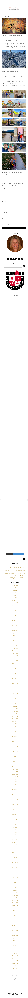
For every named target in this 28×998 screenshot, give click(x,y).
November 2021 (15, 655)
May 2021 (15, 670)
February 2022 (15, 648)
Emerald (19, 567)
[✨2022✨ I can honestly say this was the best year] (15, 317)
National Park (9, 573)
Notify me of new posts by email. (10, 225)
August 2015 (15, 824)
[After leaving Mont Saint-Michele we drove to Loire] (15, 546)
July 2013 (15, 880)
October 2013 (15, 872)
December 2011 (15, 928)
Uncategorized (11, 179)
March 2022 (15, 645)
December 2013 (15, 867)
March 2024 (15, 597)
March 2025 (15, 590)
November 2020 (15, 686)
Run (6, 575)
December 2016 (15, 794)
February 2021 (15, 678)
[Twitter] (8, 259)
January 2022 (15, 650)
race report (22, 573)
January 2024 (15, 600)
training (15, 575)
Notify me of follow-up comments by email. (13, 220)
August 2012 (15, 907)
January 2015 (15, 842)
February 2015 (15, 839)
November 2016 (15, 796)
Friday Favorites (22, 568)
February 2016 (15, 814)
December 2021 (15, 653)
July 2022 (15, 635)
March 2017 (15, 786)
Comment (5, 188)
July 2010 (15, 968)
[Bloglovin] (19, 259)
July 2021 (15, 665)
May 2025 (15, 587)
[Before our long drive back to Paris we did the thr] (15, 419)
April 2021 (15, 673)
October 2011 (15, 933)
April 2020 (15, 703)
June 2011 (15, 943)
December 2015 (15, 819)
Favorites (6, 568)
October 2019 (15, 718)
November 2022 (15, 625)
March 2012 (15, 920)
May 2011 (15, 945)
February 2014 (15, 862)
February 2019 (15, 736)
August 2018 (15, 751)
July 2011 (15, 940)
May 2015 (15, 832)
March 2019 (15, 733)
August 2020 (15, 693)
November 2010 (15, 960)
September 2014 (15, 849)
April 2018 (15, 759)
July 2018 (15, 754)
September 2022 (15, 630)
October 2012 (15, 902)
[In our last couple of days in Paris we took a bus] (15, 393)
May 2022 (15, 640)
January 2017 (15, 791)
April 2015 (15, 834)
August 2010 (15, 965)
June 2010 (15, 970)
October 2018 (15, 746)
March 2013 (15, 890)
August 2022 (15, 633)
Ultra (22, 575)
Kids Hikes (14, 571)
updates (16, 577)
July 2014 (15, 854)
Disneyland (15, 567)
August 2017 (15, 776)
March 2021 (15, 675)
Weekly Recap (22, 577)
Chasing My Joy (14, 7)
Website (4, 212)
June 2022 (15, 638)
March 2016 (15, 812)
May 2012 (15, 915)
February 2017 (15, 789)
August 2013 (15, 877)
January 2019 (15, 738)
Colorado (6, 567)
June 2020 (15, 698)
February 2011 (15, 953)
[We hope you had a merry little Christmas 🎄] (15, 330)
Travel (19, 575)
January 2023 (15, 620)
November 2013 (15, 870)
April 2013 (15, 887)
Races (24, 573)
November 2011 (15, 930)
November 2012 (15, 900)
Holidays (12, 570)
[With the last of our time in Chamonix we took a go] (15, 469)
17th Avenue (13, 993)
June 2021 (15, 668)
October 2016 (15, 799)
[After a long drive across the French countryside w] (15, 520)
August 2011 (15, 938)
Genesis (17, 994)
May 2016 (15, 809)
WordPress (11, 994)
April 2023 (15, 615)
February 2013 (15, 892)
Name (4, 201)
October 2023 (15, 607)
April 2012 (15, 917)
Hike (8, 570)
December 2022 (15, 623)
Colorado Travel (11, 567)
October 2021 (15, 658)
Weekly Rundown (15, 578)
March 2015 (15, 837)
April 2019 (15, 731)
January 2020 (15, 711)
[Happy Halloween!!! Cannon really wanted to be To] (15, 368)
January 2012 (15, 925)
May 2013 (15, 885)
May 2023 (15, 612)
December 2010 (15, 958)
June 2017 (15, 779)
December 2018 (15, 741)
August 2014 (15, 852)
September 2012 (15, 905)
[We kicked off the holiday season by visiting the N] (15, 355)
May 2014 (15, 857)
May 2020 (15, 701)
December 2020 (15, 683)
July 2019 (15, 723)
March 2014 (15, 859)
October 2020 (15, 688)
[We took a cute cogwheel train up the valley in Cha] (15, 482)
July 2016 (15, 807)
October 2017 (15, 774)
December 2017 (15, 769)
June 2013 (15, 882)
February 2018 (15, 764)
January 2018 (15, 766)
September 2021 (15, 660)
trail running (12, 575)
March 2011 (15, 950)
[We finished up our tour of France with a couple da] (15, 380)
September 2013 (15, 875)
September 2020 (15, 691)
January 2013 (15, 895)
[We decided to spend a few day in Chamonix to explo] (15, 508)
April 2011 (15, 948)
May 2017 (15, 781)
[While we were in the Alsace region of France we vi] (15, 431)
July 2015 (15, 827)
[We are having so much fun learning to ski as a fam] (15, 304)
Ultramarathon (10, 577)
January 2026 (15, 585)
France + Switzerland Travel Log (14, 568)
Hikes (10, 570)
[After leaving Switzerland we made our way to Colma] (15, 444)
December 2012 (15, 897)
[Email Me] (16, 259)
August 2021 (15, 663)
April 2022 (15, 643)
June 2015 (15, 829)
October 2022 (15, 628)
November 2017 (15, 771)
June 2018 (15, 756)
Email (4, 207)
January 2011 (15, 955)
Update (14, 577)
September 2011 (15, 935)
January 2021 (15, 680)
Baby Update (9, 565)
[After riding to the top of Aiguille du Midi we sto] (15, 495)
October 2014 (15, 847)
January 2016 (15, 817)
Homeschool (16, 570)
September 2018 (15, 749)
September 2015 (15, 822)
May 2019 (15, 728)
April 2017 (15, 784)
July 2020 (15, 696)
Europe (21, 567)
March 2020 (15, 706)
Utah (19, 577)
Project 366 (17, 573)
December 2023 (15, 602)
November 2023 (15, 605)
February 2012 (15, 922)
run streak (8, 575)
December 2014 (15, 844)
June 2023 (15, 610)
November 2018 (15, 743)
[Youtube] (21, 259)
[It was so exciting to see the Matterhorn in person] (15, 457)
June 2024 (15, 592)
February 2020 (15, 708)
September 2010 (15, 963)
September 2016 (15, 801)
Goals (6, 570)
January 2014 (15, 864)
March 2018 (15, 761)
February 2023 (15, 617)
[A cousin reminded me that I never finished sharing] (15, 406)
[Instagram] (13, 259)
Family (24, 567)
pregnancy (13, 573)
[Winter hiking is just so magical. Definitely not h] (15, 342)
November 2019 (15, 716)
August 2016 (15, 804)
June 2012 (15, 912)
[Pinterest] (11, 259)
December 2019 (15, 713)
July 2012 (15, 910)
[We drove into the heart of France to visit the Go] (15, 533)
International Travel (21, 570)
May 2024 (15, 595)
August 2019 (15, 721)
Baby (6, 565)
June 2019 (15, 726)
